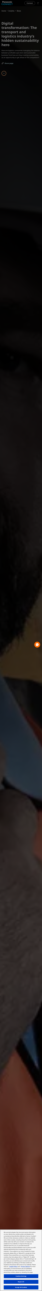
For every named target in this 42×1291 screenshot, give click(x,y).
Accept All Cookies (21, 1287)
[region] (21, 1260)
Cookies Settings (21, 1276)
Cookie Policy (13, 1266)
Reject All (21, 1282)
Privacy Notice (25, 1266)
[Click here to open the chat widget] (37, 645)
